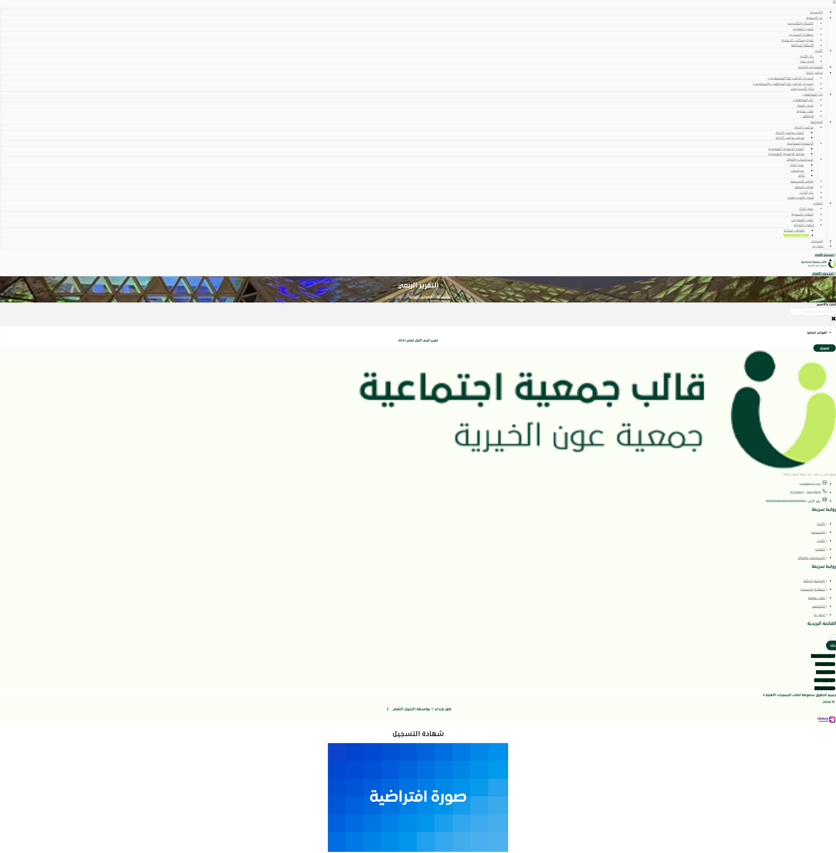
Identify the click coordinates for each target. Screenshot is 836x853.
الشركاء (817, 241)
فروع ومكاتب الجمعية (797, 40)
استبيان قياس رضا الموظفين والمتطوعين (783, 83)
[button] (418, 2)
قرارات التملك (804, 186)
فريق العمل (805, 105)
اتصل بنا (817, 246)
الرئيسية (816, 12)
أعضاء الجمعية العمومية (786, 148)
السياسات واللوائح (800, 159)
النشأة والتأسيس (800, 23)
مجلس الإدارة (803, 127)
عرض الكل (797, 165)
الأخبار (819, 50)
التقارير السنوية (802, 214)
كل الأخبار (806, 56)
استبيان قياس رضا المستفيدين (790, 78)
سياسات (797, 170)
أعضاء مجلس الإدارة (790, 132)
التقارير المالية (804, 225)
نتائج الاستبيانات (802, 88)
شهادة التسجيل (801, 34)
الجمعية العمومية (800, 143)
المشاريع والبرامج (810, 67)
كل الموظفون (812, 94)
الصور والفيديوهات (800, 197)
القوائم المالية (794, 230)
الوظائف (808, 116)
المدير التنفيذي (802, 28)
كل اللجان (806, 192)
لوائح (801, 175)
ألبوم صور (807, 61)
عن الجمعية (814, 17)
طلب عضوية (805, 111)
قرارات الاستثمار (801, 181)
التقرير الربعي (796, 235)
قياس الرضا (814, 72)
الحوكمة (817, 121)
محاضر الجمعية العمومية (786, 153)
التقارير (818, 203)
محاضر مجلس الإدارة (790, 137)
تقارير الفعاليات (802, 220)
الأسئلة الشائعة (802, 45)
